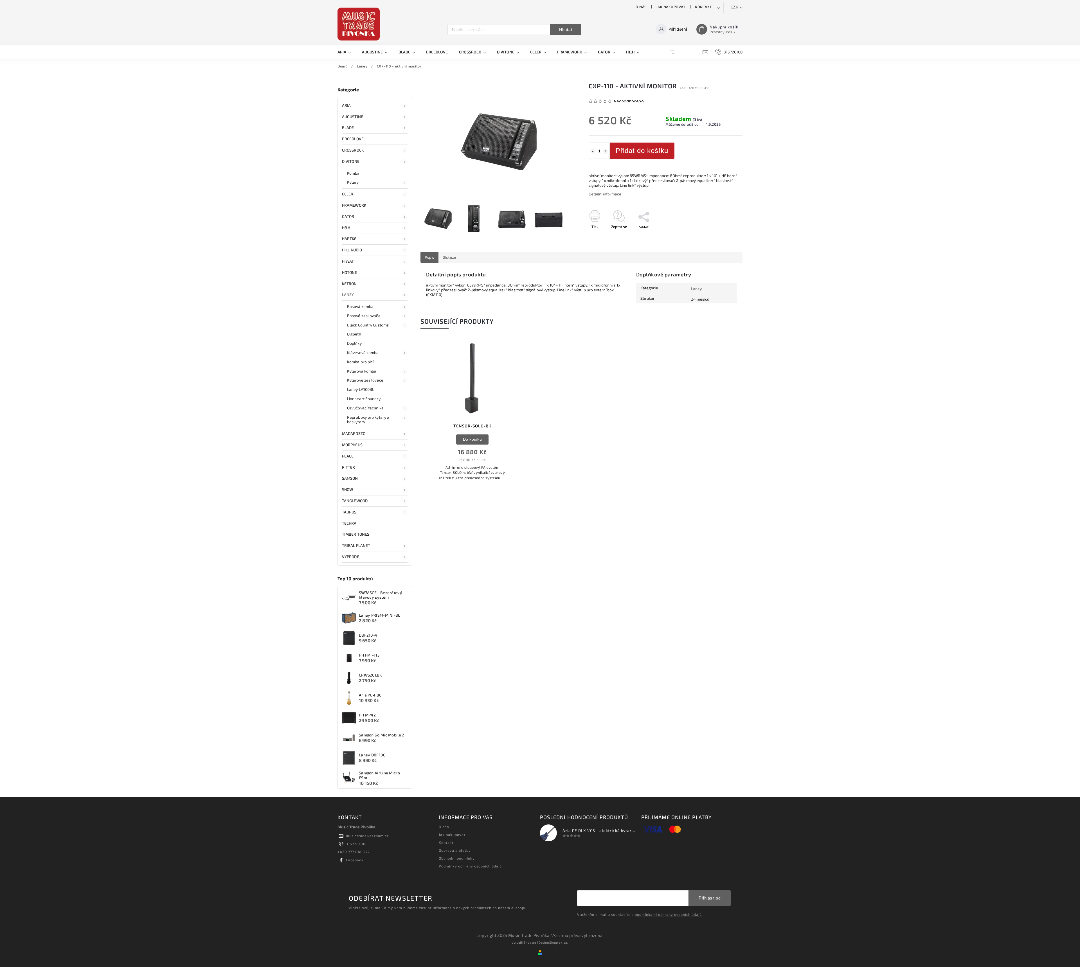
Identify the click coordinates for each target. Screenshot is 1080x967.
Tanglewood (355, 500)
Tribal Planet (356, 545)
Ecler (348, 193)
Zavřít (725, 237)
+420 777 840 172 (354, 851)
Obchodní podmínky (457, 858)
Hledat (565, 29)
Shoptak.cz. (558, 942)
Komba (353, 173)
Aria (346, 105)
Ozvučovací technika (365, 407)
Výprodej (351, 556)
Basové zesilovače (364, 315)
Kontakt (703, 6)
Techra (349, 523)
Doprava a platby (455, 850)
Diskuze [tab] (449, 257)
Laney (348, 294)
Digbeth (354, 334)
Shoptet (530, 942)
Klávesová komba (363, 352)
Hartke (349, 238)
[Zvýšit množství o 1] (605, 151)
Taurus (349, 512)
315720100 (356, 844)
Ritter (348, 467)
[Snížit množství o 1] (592, 151)
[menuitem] (347, 52)
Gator (348, 216)
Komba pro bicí (360, 361)
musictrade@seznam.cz (367, 835)
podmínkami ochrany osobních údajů (668, 914)
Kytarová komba (361, 371)
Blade (348, 127)
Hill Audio (352, 249)
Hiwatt (349, 261)
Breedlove (353, 138)
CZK (735, 7)
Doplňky (354, 343)
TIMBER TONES (355, 534)
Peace (348, 456)
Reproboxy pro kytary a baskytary (368, 419)
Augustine (352, 116)
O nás (641, 6)
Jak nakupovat (671, 6)
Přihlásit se (710, 898)
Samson (350, 478)
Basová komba (360, 306)
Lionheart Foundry (364, 398)
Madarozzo (353, 433)
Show (347, 489)
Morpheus (352, 444)
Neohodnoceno (629, 101)
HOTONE (349, 272)
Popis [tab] (429, 257)
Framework (354, 205)
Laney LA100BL (360, 389)
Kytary (353, 182)
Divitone (350, 161)
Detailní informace (605, 193)
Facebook (355, 860)
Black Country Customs (368, 325)
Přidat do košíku (642, 150)
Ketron (349, 283)
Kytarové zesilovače (365, 380)
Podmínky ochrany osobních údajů (470, 866)
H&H (346, 227)
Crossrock (353, 150)
